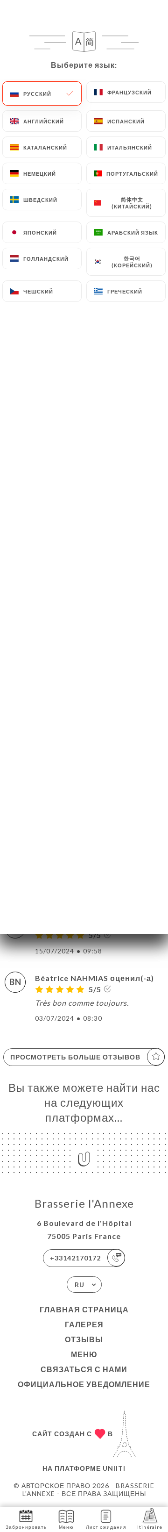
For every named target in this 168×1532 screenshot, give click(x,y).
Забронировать (26, 1527)
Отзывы (84, 1339)
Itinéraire (149, 1527)
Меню (84, 1354)
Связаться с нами (84, 1369)
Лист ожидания (106, 1527)
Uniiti (114, 1468)
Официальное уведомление (84, 1384)
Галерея (84, 1324)
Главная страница (84, 1309)
